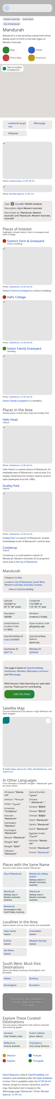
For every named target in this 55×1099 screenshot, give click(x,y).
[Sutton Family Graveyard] (27, 374)
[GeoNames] (12, 679)
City (17, 203)
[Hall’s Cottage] (27, 320)
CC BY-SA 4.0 (26, 286)
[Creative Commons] (38, 1069)
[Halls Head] (27, 445)
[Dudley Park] (27, 512)
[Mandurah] (27, 160)
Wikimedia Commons (37, 671)
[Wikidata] (17, 679)
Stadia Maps (10, 769)
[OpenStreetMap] (6, 679)
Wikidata (21, 671)
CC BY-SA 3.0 (28, 180)
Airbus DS (21, 769)
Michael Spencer (16, 193)
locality (18, 577)
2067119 (8, 652)
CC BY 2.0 (29, 193)
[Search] (49, 8)
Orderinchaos (15, 180)
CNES (29, 769)
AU (5, 629)
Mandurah (26, 1091)
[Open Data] (11, 664)
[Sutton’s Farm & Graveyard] (27, 266)
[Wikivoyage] (28, 679)
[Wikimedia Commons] (22, 679)
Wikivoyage (14, 674)
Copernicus (8, 771)
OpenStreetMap (35, 667)
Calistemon (14, 286)
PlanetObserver (40, 769)
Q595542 (33, 652)
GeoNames (10, 671)
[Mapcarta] (6, 8)
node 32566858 (11, 639)
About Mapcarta (11, 1074)
